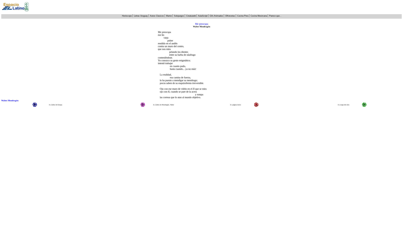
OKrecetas (230, 16)
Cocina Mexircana (259, 16)
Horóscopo (127, 16)
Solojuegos (179, 16)
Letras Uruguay (141, 16)
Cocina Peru (242, 16)
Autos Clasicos (157, 16)
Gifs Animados (216, 16)
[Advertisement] (217, 7)
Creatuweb (191, 16)
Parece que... (275, 16)
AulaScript (202, 16)
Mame (169, 16)
